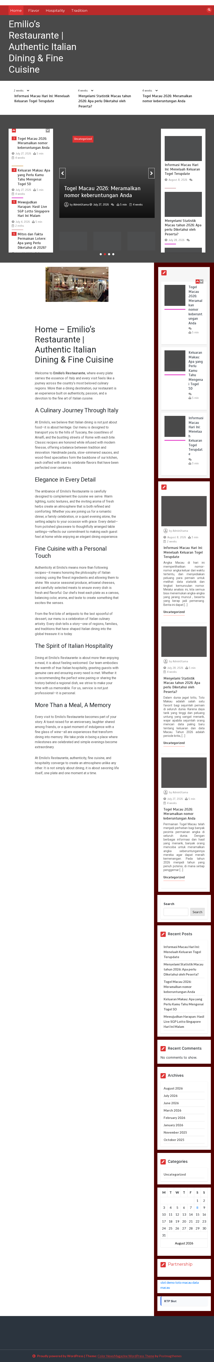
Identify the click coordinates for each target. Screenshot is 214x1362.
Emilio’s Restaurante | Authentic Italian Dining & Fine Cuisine (42, 46)
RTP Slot (170, 1301)
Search (169, 904)
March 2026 (172, 1110)
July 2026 (170, 1095)
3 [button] (109, 254)
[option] (31, 151)
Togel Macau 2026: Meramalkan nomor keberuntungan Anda (77, 247)
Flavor (33, 10)
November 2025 (175, 1132)
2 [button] (105, 254)
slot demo (167, 1282)
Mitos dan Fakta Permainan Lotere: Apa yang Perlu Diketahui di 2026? (32, 209)
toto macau (183, 1282)
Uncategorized (105, 139)
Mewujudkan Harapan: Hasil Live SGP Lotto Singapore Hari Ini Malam (34, 177)
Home (16, 10)
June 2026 (171, 1103)
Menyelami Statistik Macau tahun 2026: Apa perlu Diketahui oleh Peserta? (104, 101)
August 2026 (173, 1088)
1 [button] (101, 254)
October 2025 (174, 1140)
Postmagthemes (170, 1356)
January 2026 (173, 1125)
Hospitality (55, 10)
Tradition (79, 10)
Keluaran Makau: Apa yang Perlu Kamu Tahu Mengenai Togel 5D (34, 146)
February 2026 (174, 1118)
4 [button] (113, 254)
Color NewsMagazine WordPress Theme (126, 1356)
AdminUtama (103, 208)
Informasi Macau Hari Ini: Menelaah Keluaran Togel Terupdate (32, 241)
